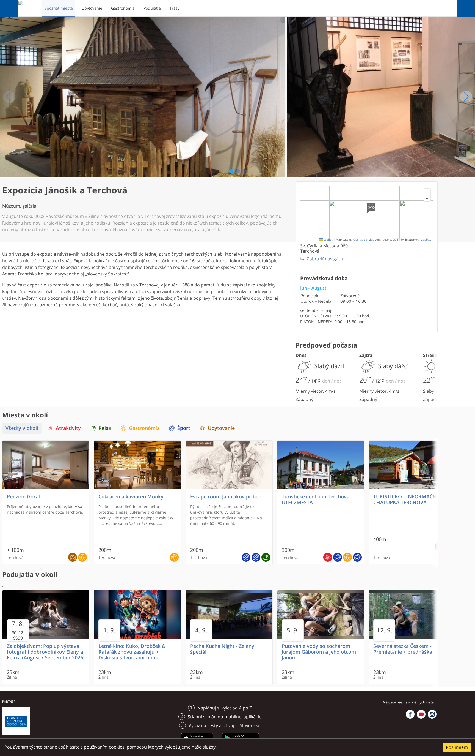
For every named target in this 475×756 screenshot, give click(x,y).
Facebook (410, 714)
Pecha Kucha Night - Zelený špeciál (222, 649)
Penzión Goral (23, 497)
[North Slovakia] (28, 8)
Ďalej (466, 97)
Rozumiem (457, 747)
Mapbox (425, 239)
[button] (427, 192)
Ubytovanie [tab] (221, 428)
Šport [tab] (183, 428)
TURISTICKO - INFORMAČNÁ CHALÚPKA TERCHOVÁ (406, 499)
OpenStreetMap (363, 239)
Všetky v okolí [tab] (21, 428)
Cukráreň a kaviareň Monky (131, 497)
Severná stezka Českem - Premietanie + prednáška (402, 649)
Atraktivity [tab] (68, 428)
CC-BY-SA (398, 239)
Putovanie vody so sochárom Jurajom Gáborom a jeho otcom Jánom (319, 652)
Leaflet (328, 239)
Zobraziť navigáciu (325, 259)
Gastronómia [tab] (144, 428)
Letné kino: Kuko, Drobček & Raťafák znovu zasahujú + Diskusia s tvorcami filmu (131, 652)
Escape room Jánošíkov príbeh (225, 497)
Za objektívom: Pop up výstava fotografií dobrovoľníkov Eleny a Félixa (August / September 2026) (46, 652)
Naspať (9, 97)
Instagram (432, 714)
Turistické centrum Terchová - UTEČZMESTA (317, 499)
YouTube (421, 714)
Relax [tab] (104, 428)
